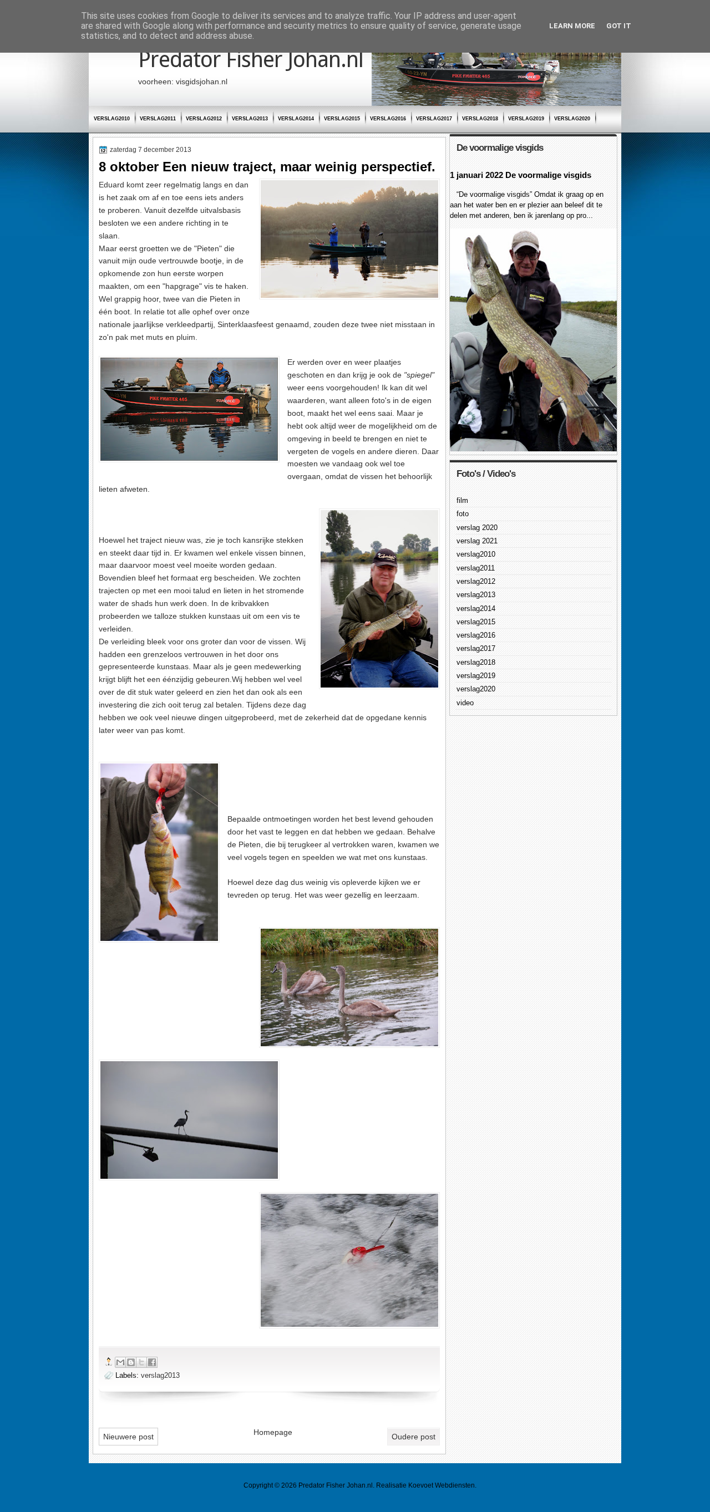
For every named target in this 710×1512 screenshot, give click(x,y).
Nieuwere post (128, 1436)
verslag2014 (296, 118)
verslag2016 (388, 118)
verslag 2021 (477, 541)
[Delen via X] (141, 1362)
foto (463, 514)
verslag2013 (250, 118)
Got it (618, 26)
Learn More (572, 26)
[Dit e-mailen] (120, 1362)
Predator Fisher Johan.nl (250, 60)
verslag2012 (204, 118)
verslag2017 (434, 118)
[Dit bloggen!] (130, 1362)
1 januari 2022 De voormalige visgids (520, 175)
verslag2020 (572, 118)
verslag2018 (480, 118)
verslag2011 (158, 118)
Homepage (272, 1432)
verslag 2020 (477, 527)
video (465, 703)
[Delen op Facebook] (152, 1362)
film (462, 500)
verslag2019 (526, 118)
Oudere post (413, 1436)
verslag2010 (112, 118)
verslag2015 (342, 118)
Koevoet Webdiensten (441, 1485)
